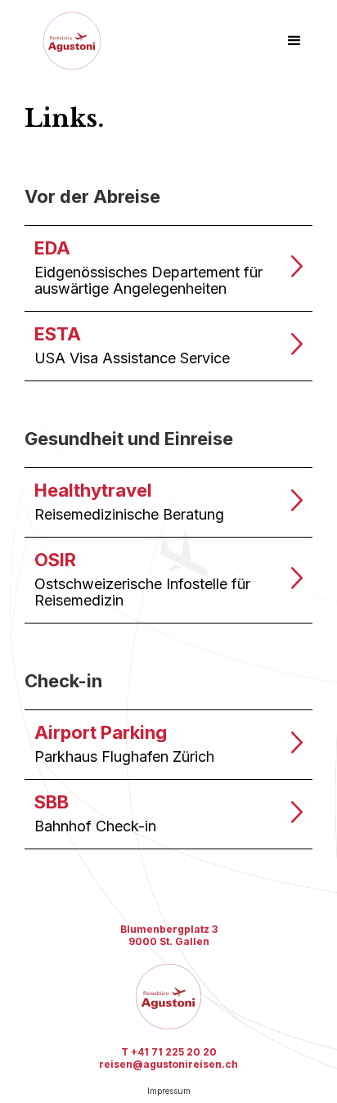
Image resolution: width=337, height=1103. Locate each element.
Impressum (169, 1091)
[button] (294, 40)
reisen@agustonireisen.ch (168, 1064)
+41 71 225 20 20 (174, 1052)
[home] (68, 41)
